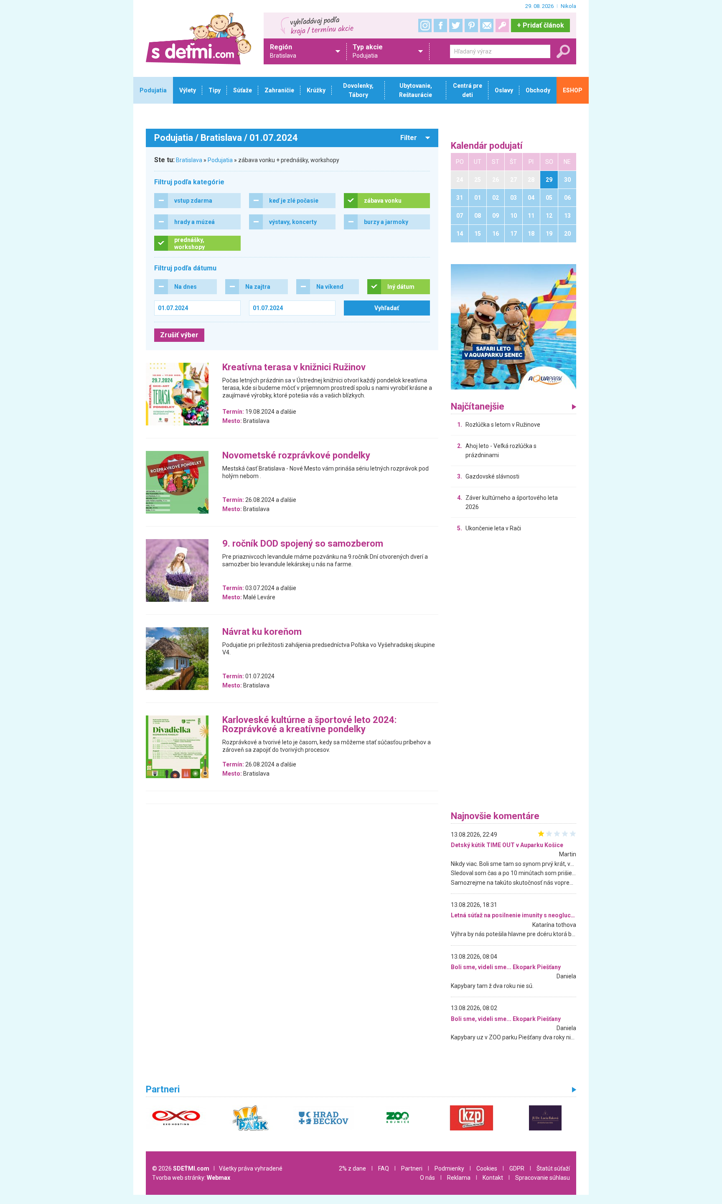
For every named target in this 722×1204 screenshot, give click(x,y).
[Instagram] (425, 25)
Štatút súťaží (553, 1168)
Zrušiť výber (179, 335)
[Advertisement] (513, 673)
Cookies (486, 1168)
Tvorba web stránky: (191, 1177)
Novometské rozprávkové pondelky (296, 456)
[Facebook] (440, 25)
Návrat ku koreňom (262, 632)
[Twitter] (456, 25)
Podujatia (220, 160)
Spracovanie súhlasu (542, 1177)
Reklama (458, 1177)
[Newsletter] (486, 25)
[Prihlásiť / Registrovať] (502, 25)
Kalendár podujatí (487, 146)
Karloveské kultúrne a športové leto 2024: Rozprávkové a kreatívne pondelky (309, 724)
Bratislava (189, 160)
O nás (427, 1177)
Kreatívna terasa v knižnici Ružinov (294, 367)
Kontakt (493, 1177)
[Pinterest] (471, 25)
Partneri (411, 1168)
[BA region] (513, 326)
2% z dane (352, 1168)
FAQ (383, 1168)
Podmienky (449, 1168)
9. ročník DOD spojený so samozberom (302, 544)
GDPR (516, 1168)
